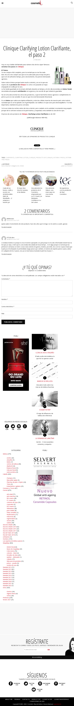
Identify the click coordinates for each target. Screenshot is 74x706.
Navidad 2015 (7, 573)
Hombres (6, 539)
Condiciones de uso (37, 701)
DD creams (10, 506)
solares (9, 523)
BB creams (10, 498)
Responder (7, 227)
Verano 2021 (7, 600)
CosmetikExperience (61, 699)
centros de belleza (12, 464)
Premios (17, 699)
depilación (10, 466)
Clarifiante (10, 157)
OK (49, 650)
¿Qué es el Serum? (67, 166)
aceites (9, 458)
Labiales (9, 559)
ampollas (9, 460)
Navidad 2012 (7, 567)
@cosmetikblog (37, 657)
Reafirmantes (11, 514)
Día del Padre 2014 (9, 533)
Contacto (26, 699)
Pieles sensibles (11, 512)
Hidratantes (10, 508)
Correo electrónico (7, 306)
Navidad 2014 (7, 571)
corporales (10, 504)
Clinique (23, 85)
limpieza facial (11, 468)
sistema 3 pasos (59, 157)
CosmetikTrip (47, 699)
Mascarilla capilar (12, 480)
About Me (8, 699)
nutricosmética (11, 472)
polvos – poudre (12, 563)
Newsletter (36, 699)
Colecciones (10, 551)
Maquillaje (6, 543)
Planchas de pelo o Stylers (15, 482)
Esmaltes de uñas (12, 555)
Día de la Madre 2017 (9, 531)
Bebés (9, 462)
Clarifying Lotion (21, 157)
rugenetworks (57, 704)
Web (2, 313)
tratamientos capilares (14, 486)
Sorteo (9, 596)
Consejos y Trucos (9, 488)
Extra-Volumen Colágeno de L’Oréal (12, 166)
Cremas (5, 490)
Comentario (5, 279)
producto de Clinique (44, 157)
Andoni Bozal (11, 547)
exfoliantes (6, 537)
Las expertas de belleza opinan (12, 541)
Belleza (5, 454)
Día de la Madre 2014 (9, 527)
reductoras (10, 516)
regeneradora (11, 519)
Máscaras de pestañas (14, 561)
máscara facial (11, 470)
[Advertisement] (37, 22)
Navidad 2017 (7, 577)
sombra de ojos (12, 565)
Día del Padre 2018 (9, 535)
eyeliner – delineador (13, 557)
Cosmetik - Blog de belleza (35, 704)
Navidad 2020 (7, 581)
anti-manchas (11, 496)
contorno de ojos (12, 502)
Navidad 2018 (7, 579)
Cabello (5, 474)
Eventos (9, 591)
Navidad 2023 (7, 585)
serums (9, 521)
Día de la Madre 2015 (9, 529)
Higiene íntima (11, 593)
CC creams (10, 500)
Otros (4, 587)
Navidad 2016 (7, 575)
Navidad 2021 (7, 583)
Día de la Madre (8, 525)
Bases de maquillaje (13, 549)
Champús (10, 478)
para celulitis (10, 510)
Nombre (4, 299)
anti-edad (10, 494)
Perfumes (6, 598)
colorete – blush (12, 553)
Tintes (9, 484)
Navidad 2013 (7, 569)
